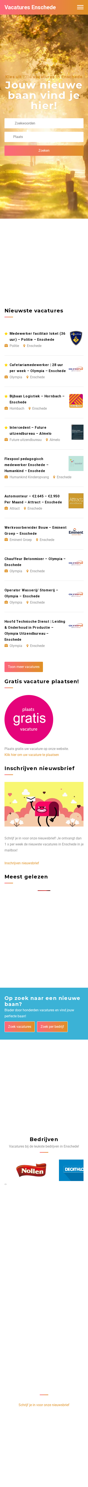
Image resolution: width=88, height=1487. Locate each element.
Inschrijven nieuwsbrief (21, 863)
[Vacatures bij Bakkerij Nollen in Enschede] (21, 1170)
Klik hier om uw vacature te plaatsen (31, 755)
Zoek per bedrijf (52, 1027)
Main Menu (80, 7)
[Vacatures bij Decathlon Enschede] (66, 1170)
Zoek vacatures (19, 1027)
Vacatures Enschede (30, 7)
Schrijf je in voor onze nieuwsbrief (44, 1405)
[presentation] (5, 1184)
